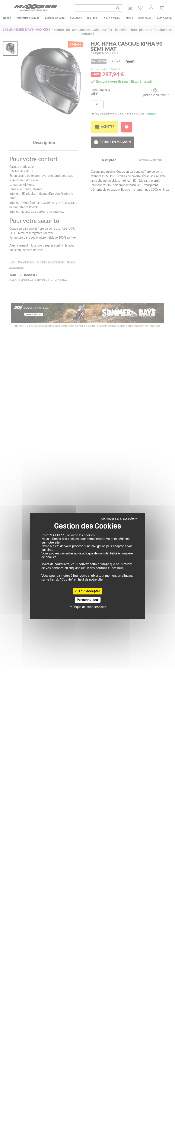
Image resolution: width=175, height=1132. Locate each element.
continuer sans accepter (118, 518)
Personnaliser (87, 600)
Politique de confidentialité (87, 607)
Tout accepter (89, 591)
